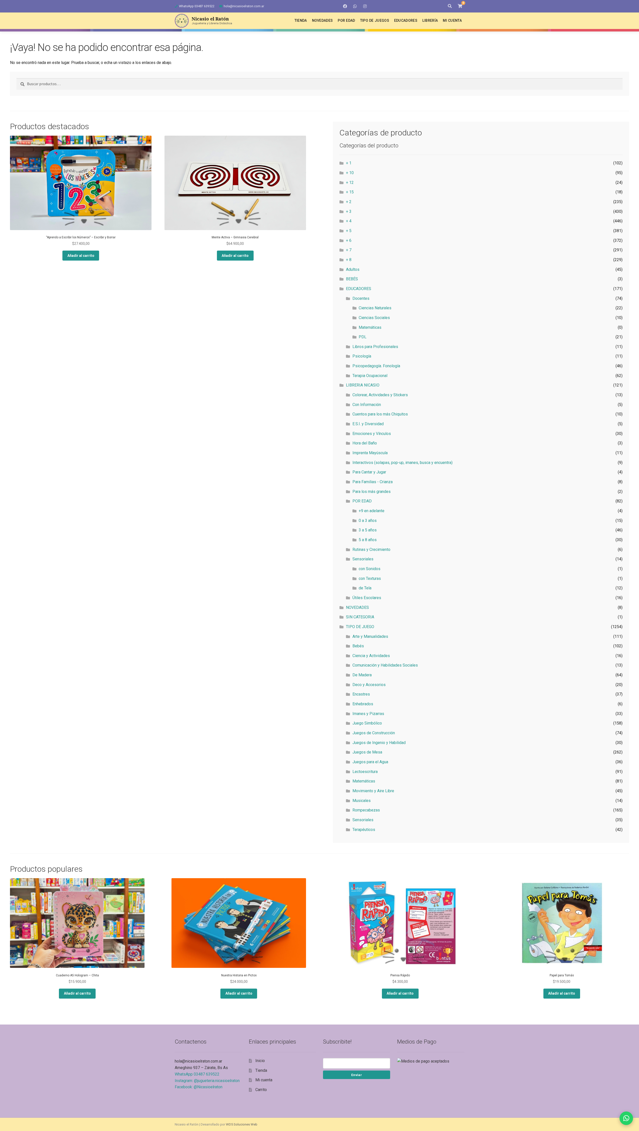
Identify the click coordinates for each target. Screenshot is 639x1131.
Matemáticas (370, 327)
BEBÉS (352, 279)
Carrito (261, 1089)
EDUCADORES (358, 288)
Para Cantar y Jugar (369, 472)
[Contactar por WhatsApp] (626, 1118)
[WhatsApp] (354, 6)
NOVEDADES (357, 607)
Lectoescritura (365, 771)
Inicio (260, 1060)
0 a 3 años (368, 520)
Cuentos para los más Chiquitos (380, 414)
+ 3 (348, 211)
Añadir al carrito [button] (80, 256)
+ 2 (348, 201)
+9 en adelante (371, 510)
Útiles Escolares (366, 597)
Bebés (358, 646)
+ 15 (350, 192)
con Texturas (370, 578)
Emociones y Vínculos (371, 433)
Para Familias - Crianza (372, 481)
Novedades (322, 20)
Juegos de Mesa (367, 752)
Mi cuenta (452, 20)
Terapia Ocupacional (369, 375)
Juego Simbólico (367, 723)
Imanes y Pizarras (368, 713)
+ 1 (348, 163)
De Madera (362, 675)
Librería (430, 20)
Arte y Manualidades (370, 636)
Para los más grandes (371, 491)
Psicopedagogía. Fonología (376, 366)
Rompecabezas (366, 810)
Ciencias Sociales (374, 317)
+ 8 (348, 259)
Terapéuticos (363, 829)
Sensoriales (362, 559)
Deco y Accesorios (369, 684)
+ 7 (348, 250)
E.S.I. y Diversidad (368, 423)
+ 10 (350, 172)
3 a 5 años (368, 530)
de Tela (365, 588)
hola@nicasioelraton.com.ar (244, 6)
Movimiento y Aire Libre (373, 790)
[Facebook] (344, 6)
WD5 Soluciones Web (241, 1124)
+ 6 (348, 240)
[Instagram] (364, 6)
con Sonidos (369, 568)
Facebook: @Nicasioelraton (198, 1087)
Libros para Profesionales (375, 346)
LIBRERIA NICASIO (362, 385)
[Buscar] (450, 6)
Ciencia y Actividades (371, 655)
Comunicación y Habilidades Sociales (385, 665)
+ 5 (348, 230)
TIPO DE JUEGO (360, 626)
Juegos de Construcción (373, 733)
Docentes (360, 298)
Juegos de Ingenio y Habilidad (379, 742)
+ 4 (348, 221)
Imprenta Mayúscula (370, 452)
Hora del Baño (364, 443)
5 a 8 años (368, 539)
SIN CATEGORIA (360, 617)
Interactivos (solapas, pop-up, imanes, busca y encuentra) (402, 462)
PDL (362, 337)
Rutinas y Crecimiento (371, 549)
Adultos (352, 269)
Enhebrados (362, 704)
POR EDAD (362, 501)
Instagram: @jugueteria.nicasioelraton (207, 1080)
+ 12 (350, 182)
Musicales (361, 800)
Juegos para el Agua (370, 761)
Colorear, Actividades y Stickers (380, 394)
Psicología (361, 356)
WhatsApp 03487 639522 (196, 6)
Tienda (301, 20)
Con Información (366, 404)
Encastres (361, 694)
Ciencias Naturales (375, 308)
